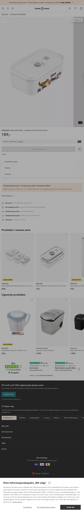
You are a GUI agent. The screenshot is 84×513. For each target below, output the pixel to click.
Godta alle (70, 507)
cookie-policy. (17, 502)
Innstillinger (27, 507)
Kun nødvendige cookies (46, 507)
